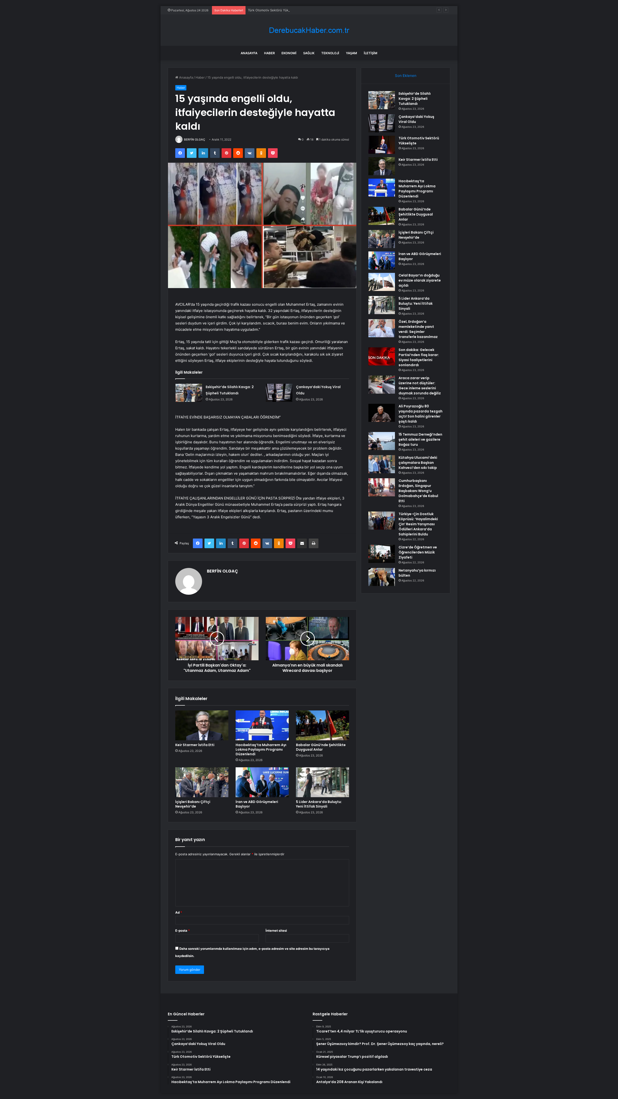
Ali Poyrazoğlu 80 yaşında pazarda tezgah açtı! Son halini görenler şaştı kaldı (420, 414)
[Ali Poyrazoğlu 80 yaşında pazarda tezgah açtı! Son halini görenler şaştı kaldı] (381, 413)
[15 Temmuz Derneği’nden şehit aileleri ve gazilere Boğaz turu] (381, 441)
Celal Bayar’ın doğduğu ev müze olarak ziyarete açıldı (420, 280)
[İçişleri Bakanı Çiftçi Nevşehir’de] (201, 782)
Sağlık (309, 53)
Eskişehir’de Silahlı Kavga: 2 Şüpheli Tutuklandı (415, 98)
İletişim (370, 53)
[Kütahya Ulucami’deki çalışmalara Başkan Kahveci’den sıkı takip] (381, 464)
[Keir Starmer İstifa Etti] (201, 725)
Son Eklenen (405, 75)
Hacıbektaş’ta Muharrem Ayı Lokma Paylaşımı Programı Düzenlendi (261, 749)
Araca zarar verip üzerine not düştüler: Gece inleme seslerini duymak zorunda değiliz (420, 386)
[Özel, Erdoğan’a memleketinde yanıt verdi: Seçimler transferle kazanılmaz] (381, 328)
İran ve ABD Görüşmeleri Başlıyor (257, 804)
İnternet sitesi (276, 930)
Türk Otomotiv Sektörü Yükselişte (273, 10)
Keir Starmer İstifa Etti (194, 744)
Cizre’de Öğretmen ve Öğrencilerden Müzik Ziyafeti (418, 552)
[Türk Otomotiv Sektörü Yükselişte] (381, 145)
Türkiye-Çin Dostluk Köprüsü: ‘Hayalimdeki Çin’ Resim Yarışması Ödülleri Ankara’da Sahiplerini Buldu (418, 524)
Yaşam (351, 53)
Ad (178, 912)
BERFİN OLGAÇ (194, 139)
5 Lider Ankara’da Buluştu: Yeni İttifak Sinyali (319, 804)
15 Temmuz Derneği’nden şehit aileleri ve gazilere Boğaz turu (420, 439)
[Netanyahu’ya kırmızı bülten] (381, 577)
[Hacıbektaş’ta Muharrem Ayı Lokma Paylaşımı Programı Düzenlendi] (262, 725)
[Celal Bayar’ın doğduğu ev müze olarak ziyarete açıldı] (381, 282)
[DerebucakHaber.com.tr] (309, 30)
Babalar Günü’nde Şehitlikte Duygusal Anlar (321, 747)
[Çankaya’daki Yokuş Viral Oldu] (279, 393)
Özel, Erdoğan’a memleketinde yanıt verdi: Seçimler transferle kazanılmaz (418, 329)
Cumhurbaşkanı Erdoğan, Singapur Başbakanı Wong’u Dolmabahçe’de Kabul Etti (418, 490)
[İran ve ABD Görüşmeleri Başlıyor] (262, 782)
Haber (269, 53)
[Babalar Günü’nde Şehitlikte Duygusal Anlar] (322, 725)
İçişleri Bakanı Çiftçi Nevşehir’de (192, 804)
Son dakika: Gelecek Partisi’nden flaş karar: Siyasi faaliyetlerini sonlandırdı (419, 357)
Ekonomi (288, 53)
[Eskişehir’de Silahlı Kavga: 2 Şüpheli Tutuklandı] (189, 393)
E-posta (182, 930)
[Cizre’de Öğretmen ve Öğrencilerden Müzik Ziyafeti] (381, 554)
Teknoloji (330, 53)
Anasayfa (249, 53)
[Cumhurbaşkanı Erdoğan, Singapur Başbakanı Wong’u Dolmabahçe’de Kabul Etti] (381, 487)
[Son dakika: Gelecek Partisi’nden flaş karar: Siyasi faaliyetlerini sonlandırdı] (381, 356)
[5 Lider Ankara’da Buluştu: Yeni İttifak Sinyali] (322, 782)
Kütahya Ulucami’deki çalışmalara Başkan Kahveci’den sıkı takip (418, 462)
